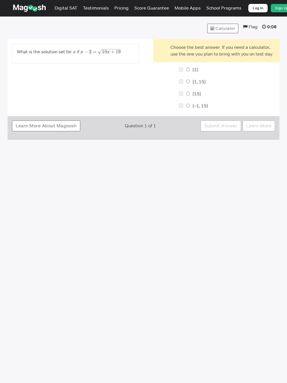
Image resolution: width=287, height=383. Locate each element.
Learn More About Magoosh (46, 125)
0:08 (272, 26)
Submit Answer (221, 125)
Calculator (225, 28)
